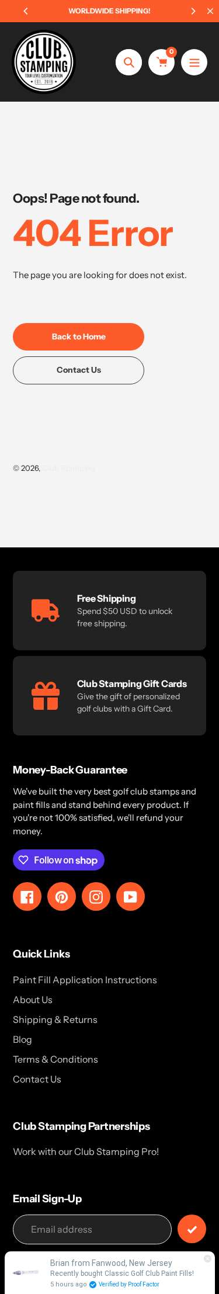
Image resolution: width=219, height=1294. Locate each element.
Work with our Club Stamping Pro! (86, 1151)
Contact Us (37, 1079)
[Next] (193, 11)
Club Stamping (68, 468)
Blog (22, 1039)
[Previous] (26, 11)
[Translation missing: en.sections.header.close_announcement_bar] (210, 11)
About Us (33, 999)
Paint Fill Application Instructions (85, 980)
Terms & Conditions (55, 1059)
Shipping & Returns (55, 1019)
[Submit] (192, 1229)
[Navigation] (194, 62)
